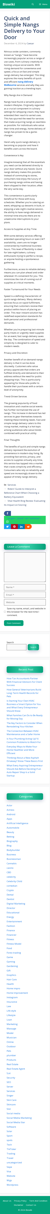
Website (11, 1175)
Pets (9, 1050)
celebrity (11, 876)
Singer (10, 1095)
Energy (10, 916)
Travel (10, 1158)
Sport (9, 1135)
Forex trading (14, 952)
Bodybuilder (13, 850)
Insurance (12, 1001)
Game (10, 957)
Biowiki (9, 4)
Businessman (14, 858)
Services (12, 484)
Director (11, 908)
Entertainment (14, 921)
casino (10, 867)
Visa (9, 1171)
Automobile (13, 827)
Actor (9, 805)
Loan (9, 1019)
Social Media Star (16, 1122)
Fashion (11, 925)
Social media (13, 1113)
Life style (11, 1010)
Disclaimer (18, 1205)
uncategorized (14, 1162)
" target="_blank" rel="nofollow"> (23, 518)
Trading (11, 1153)
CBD (9, 872)
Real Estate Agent (16, 1068)
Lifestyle (11, 1015)
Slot (9, 1108)
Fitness (10, 939)
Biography (12, 841)
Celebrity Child (14, 881)
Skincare (11, 1104)
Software (11, 1126)
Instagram (12, 997)
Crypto (10, 890)
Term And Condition (38, 1200)
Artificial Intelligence (17, 823)
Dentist (10, 899)
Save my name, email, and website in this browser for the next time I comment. (26, 612)
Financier (11, 934)
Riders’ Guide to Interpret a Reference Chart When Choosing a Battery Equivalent (21, 492)
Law (9, 1006)
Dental (10, 894)
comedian (12, 885)
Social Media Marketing (19, 1117)
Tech (9, 1144)
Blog (9, 845)
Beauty (10, 832)
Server (10, 1086)
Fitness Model (14, 943)
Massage (11, 1028)
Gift (9, 970)
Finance (11, 930)
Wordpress (12, 1184)
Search (10, 642)
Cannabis (12, 863)
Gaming (11, 961)
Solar (9, 1131)
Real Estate (12, 1064)
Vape (9, 1166)
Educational (13, 912)
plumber (11, 1055)
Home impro (13, 988)
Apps (9, 818)
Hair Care (12, 979)
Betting (10, 836)
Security (11, 1077)
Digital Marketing (16, 903)
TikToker (11, 1149)
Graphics (11, 975)
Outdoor (11, 1046)
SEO (9, 1082)
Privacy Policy (20, 1200)
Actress (10, 809)
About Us (7, 1200)
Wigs (9, 1180)
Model (10, 1033)
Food (9, 948)
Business (11, 854)
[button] (32, 4)
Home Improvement (17, 992)
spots (9, 1140)
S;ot (9, 1073)
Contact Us (31, 1205)
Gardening (12, 966)
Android (11, 814)
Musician (11, 1037)
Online (10, 1041)
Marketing (12, 1024)
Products (11, 1059)
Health (10, 983)
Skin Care (11, 1099)
